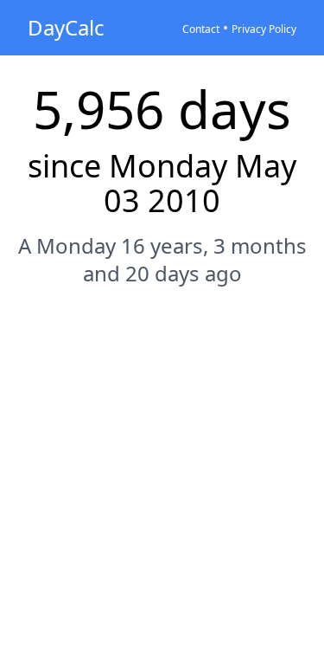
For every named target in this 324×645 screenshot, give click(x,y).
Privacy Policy (264, 29)
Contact (200, 29)
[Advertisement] (162, 477)
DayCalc (66, 27)
